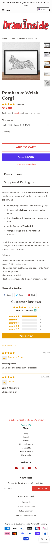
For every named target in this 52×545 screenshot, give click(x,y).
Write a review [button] (26, 335)
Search (26, 441)
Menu (7, 10)
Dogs (13, 38)
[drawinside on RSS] (35, 468)
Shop (26, 433)
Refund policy (26, 455)
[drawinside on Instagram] (22, 468)
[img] (8, 353)
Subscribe (41, 488)
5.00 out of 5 (33, 307)
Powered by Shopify (39, 524)
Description (13, 174)
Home (4, 38)
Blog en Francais (26, 444)
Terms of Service (26, 451)
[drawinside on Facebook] (16, 468)
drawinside (25, 524)
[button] (8, 104)
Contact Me (26, 448)
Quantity (6, 131)
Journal (26, 437)
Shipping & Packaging (19, 182)
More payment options (26, 164)
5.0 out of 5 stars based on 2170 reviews (26, 419)
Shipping (17, 113)
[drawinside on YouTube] (29, 468)
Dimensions (7, 120)
